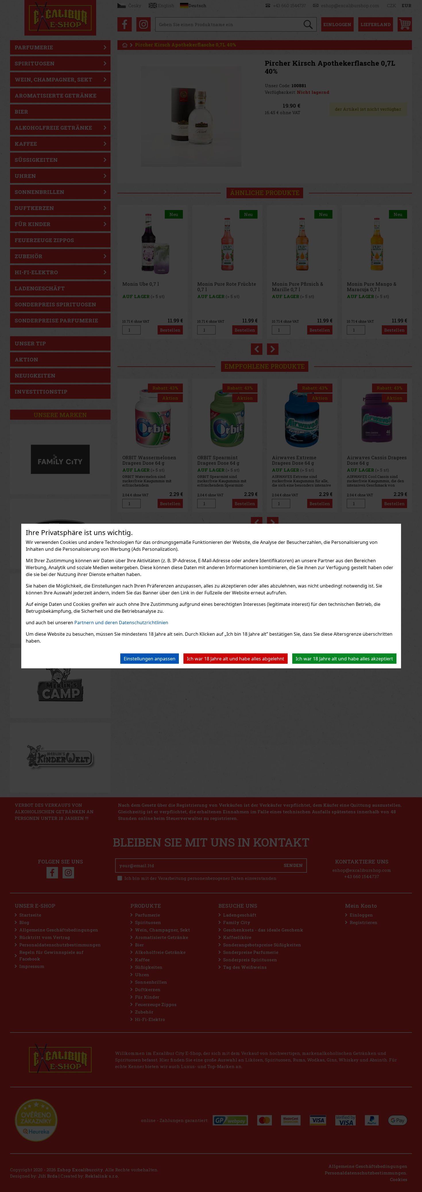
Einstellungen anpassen (149, 659)
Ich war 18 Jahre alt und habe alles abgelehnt (235, 659)
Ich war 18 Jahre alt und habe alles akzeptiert (344, 659)
